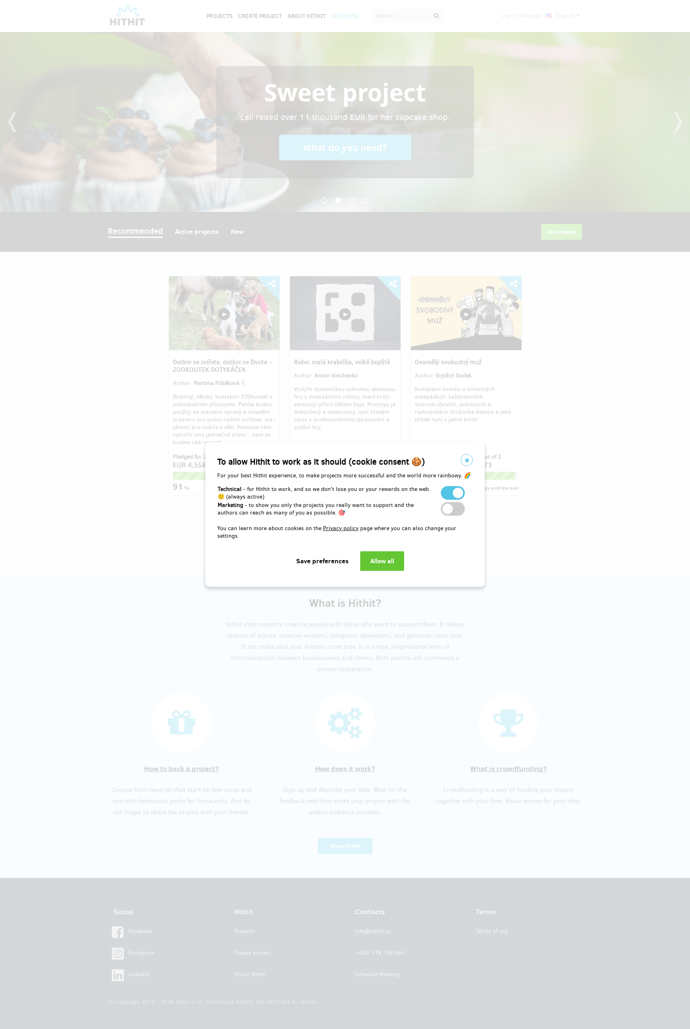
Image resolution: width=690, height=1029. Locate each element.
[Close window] (467, 460)
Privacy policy (341, 528)
